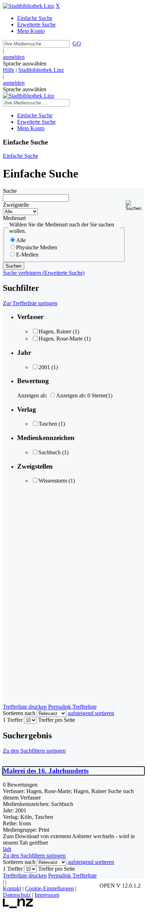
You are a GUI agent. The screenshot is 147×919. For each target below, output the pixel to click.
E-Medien (27, 254)
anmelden (14, 57)
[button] (135, 205)
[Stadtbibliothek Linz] (28, 6)
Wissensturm (53, 481)
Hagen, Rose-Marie (61, 339)
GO (76, 43)
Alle (21, 240)
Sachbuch (50, 452)
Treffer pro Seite (56, 720)
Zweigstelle (16, 205)
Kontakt (12, 888)
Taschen (48, 424)
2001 (44, 367)
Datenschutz (17, 895)
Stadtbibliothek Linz (41, 70)
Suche (10, 191)
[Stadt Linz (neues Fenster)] (18, 906)
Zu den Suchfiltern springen (34, 751)
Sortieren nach (19, 713)
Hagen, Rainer (55, 331)
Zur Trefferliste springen (30, 303)
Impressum (47, 895)
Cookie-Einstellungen (49, 888)
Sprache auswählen (24, 63)
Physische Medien (36, 247)
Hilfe (8, 70)
